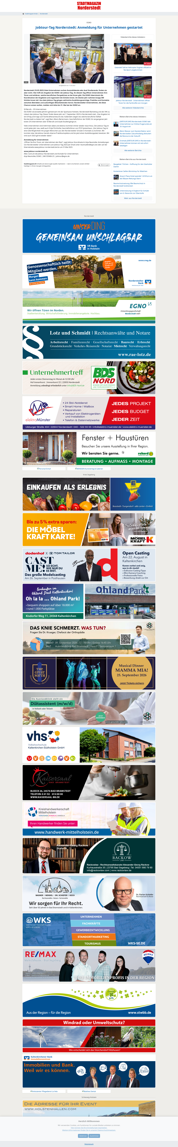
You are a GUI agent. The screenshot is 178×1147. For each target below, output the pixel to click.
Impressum (89, 1144)
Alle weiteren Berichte (132, 150)
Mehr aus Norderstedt (133, 198)
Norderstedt (44, 14)
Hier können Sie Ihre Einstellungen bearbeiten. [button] (89, 1128)
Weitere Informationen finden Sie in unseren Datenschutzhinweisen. (89, 1130)
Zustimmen (94, 1136)
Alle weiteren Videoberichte (133, 108)
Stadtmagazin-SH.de (31, 14)
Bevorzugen (105, 165)
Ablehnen (83, 1136)
